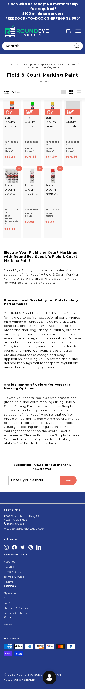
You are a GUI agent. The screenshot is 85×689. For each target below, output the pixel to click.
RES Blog (9, 567)
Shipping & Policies (16, 608)
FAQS (7, 603)
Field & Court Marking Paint (42, 67)
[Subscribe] (68, 480)
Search (8, 624)
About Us (9, 562)
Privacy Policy (12, 572)
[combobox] (42, 46)
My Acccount (12, 593)
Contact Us (11, 598)
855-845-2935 (15, 524)
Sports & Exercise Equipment (58, 64)
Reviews (8, 582)
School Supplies (26, 64)
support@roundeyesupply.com (26, 529)
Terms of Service (14, 577)
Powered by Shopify (20, 679)
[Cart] (68, 31)
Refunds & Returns (15, 613)
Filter (15, 92)
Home (8, 64)
